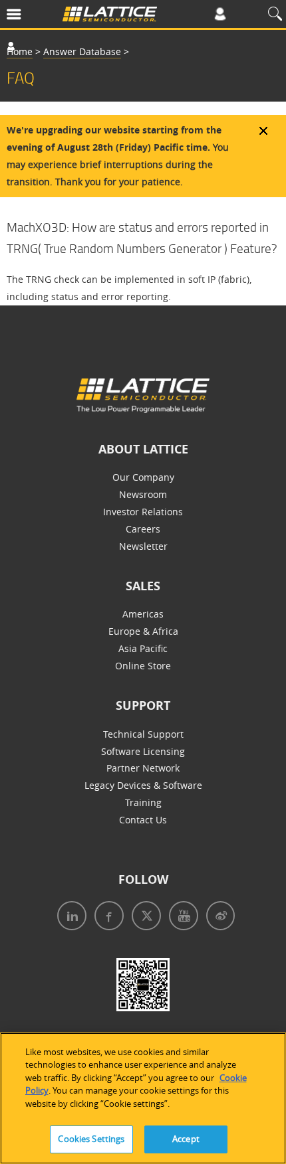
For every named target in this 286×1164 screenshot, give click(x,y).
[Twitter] (143, 917)
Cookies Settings (91, 1139)
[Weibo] (218, 917)
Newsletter (143, 546)
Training (143, 802)
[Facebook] (106, 917)
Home (20, 51)
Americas (143, 614)
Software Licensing (143, 751)
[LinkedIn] (69, 917)
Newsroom (143, 494)
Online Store (143, 665)
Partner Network (143, 768)
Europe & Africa (143, 631)
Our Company (143, 477)
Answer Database (82, 51)
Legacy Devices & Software (143, 785)
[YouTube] (181, 917)
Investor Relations (143, 511)
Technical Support (143, 734)
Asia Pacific (143, 648)
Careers (143, 529)
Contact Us (143, 819)
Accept (186, 1139)
